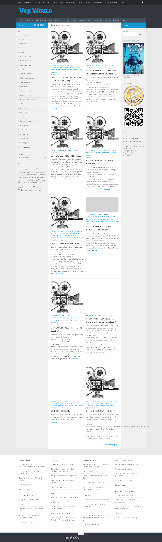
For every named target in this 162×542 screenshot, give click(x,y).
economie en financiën (75, 231)
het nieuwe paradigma (26, 91)
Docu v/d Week (58, 2)
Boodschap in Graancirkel (123, 480)
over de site (23, 112)
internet (20, 177)
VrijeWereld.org (32, 190)
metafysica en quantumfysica (28, 99)
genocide (24, 175)
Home (19, 2)
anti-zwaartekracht (27, 167)
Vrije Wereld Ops (25, 147)
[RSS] (44, 25)
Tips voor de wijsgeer (84, 2)
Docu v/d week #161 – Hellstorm (100, 411)
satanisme (35, 185)
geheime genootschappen (59, 233)
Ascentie (22, 504)
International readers (111, 2)
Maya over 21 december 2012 (29, 500)
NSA (42, 180)
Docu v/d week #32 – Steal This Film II (96, 483)
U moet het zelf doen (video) (28, 522)
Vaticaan (23, 190)
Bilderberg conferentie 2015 (28, 485)
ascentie (22, 39)
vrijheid (39, 190)
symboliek (20, 187)
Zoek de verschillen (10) (91, 471)
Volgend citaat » (127, 155)
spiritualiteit (23, 130)
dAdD (49, 2)
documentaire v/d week (58, 65)
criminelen (30, 172)
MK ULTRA (26, 180)
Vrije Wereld (27, 2)
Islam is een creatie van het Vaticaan (63, 464)
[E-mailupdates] (35, 25)
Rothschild (28, 185)
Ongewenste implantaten (91, 524)
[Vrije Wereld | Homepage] (35, 11)
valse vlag (40, 187)
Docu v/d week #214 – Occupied (65, 243)
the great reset (27, 187)
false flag (42, 172)
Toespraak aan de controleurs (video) (63, 476)
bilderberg (20, 170)
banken (34, 167)
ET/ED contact (24, 69)
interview (25, 177)
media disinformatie (57, 236)
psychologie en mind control (100, 153)
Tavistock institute (25, 489)
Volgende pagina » (111, 445)
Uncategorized (24, 138)
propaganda (24, 182)
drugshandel (37, 172)
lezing (39, 177)
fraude (20, 175)
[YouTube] (41, 25)
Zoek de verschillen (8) (60, 411)
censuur (28, 170)
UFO (33, 187)
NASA (33, 180)
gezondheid (67, 401)
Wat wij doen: (55, 502)
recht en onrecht (77, 238)
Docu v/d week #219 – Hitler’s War (66, 156)
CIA (37, 169)
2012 (19, 167)
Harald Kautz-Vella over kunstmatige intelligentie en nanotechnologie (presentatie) (95, 518)
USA (37, 187)
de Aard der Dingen (25, 56)
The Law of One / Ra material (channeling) (65, 497)
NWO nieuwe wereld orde (69, 70)
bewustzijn (39, 167)
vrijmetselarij (22, 193)
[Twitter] (38, 25)
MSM (30, 180)
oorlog (19, 182)
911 (22, 167)
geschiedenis (32, 175)
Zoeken (125, 31)
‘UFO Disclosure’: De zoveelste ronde (127, 464)
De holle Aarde (120, 485)
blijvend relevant (57, 401)
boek (25, 170)
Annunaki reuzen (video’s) (123, 469)
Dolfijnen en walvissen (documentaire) (96, 500)
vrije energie (23, 143)
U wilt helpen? (97, 2)
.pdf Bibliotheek (70, 2)
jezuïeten (33, 177)
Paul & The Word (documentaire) (126, 518)
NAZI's (38, 180)
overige (112, 65)
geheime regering (69, 67)
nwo (44, 180)
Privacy (123, 2)
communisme (22, 172)
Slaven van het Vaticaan (59, 487)
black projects (91, 401)
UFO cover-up (110, 405)
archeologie (23, 35)
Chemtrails (86, 511)
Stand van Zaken (39, 2)
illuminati (41, 175)
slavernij (41, 185)
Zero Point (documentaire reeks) (125, 495)
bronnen (89, 65)
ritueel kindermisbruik (34, 182)
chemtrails (33, 170)
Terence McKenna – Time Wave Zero (63, 513)
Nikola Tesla (119, 513)
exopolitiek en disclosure (27, 74)
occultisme (23, 108)
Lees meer (54, 108)
